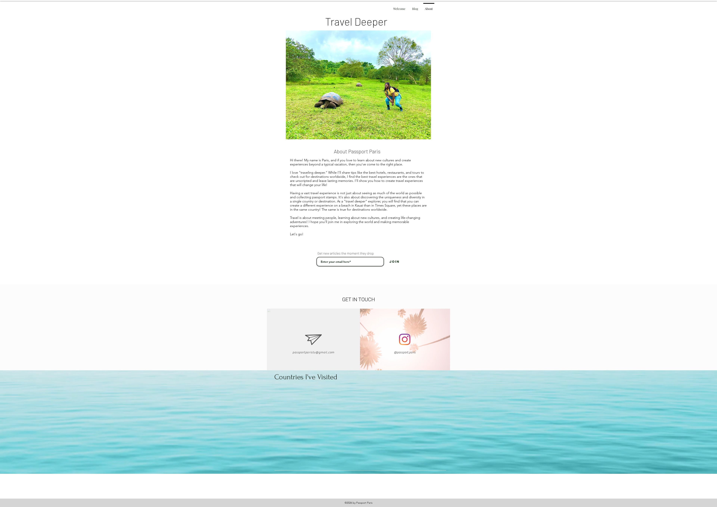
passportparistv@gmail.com (313, 352)
